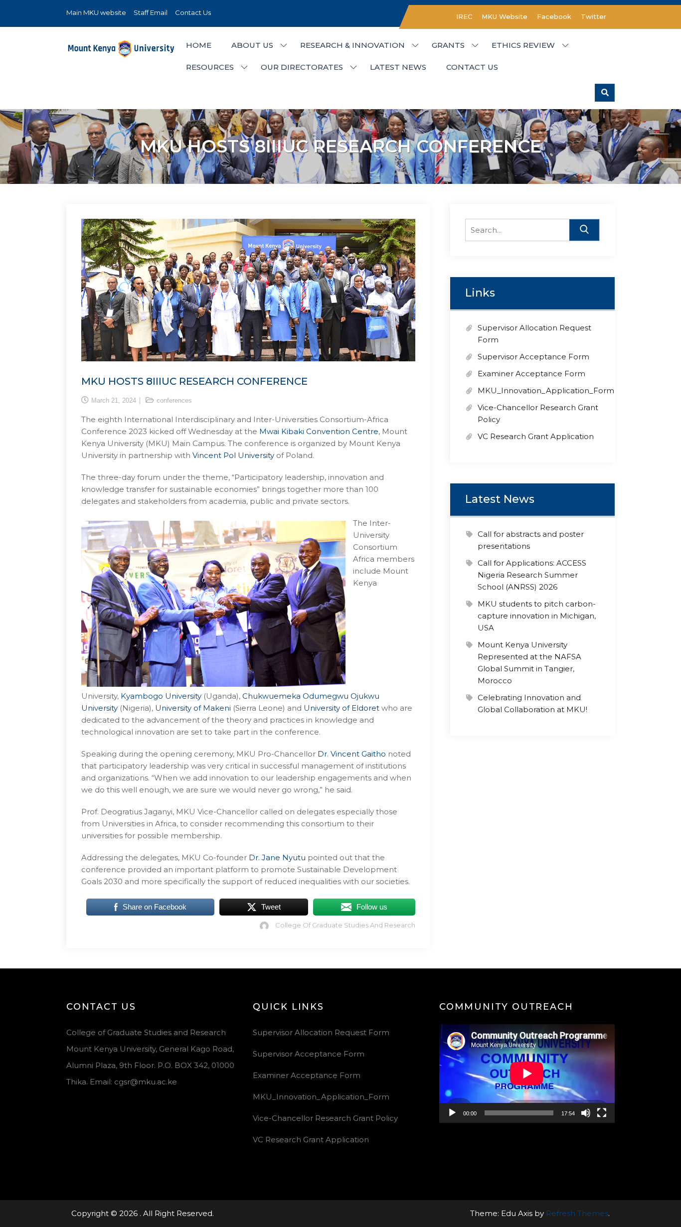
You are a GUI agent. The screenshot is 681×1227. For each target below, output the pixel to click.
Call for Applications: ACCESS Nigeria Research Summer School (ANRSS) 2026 (532, 575)
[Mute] (586, 1113)
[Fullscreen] (602, 1113)
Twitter (593, 16)
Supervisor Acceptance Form (533, 356)
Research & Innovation (352, 45)
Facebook (554, 16)
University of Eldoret (341, 708)
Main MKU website (96, 12)
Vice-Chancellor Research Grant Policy (325, 1118)
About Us (252, 45)
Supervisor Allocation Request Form (321, 1032)
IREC (464, 16)
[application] (527, 1073)
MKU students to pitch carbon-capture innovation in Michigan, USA (537, 615)
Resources (210, 67)
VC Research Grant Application (536, 436)
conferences (174, 400)
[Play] (452, 1113)
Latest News (398, 67)
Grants (448, 45)
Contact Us (193, 12)
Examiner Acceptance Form (531, 373)
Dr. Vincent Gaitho (352, 754)
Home (198, 45)
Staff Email (151, 12)
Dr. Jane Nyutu (278, 857)
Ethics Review (523, 45)
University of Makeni (193, 708)
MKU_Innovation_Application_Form (546, 390)
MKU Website (504, 16)
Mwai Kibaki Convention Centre (318, 431)
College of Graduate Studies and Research (345, 925)
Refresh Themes (577, 1213)
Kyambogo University (161, 696)
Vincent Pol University (233, 455)
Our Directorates (302, 67)
